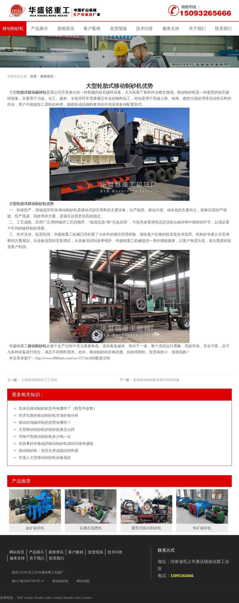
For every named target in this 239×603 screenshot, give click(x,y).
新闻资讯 (46, 76)
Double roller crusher (48, 597)
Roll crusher (25, 597)
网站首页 (16, 552)
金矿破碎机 (35, 528)
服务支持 (17, 558)
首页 (33, 76)
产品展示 (36, 552)
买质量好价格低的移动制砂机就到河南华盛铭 (56, 444)
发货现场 (95, 552)
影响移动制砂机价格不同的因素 (156, 380)
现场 (118, 28)
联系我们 (56, 558)
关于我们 (36, 558)
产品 (39, 28)
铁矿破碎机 (202, 528)
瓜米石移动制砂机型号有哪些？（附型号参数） (58, 408)
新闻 (65, 28)
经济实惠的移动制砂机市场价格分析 (48, 415)
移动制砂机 (13, 28)
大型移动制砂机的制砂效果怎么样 (47, 429)
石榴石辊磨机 (91, 528)
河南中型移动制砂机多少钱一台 (45, 437)
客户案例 (75, 552)
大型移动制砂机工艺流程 (39, 380)
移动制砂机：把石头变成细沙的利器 (48, 451)
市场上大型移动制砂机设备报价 (45, 458)
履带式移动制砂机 (146, 528)
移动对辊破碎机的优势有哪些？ (45, 422)
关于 (197, 28)
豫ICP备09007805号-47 (28, 581)
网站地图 (83, 581)
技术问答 (144, 28)
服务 (170, 28)
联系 (223, 28)
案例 (92, 28)
